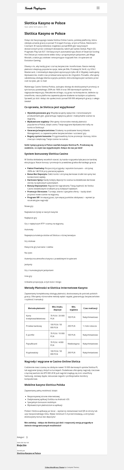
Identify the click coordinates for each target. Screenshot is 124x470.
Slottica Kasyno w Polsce (29, 453)
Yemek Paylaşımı (35, 8)
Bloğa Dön (22, 445)
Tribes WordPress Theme (54, 467)
